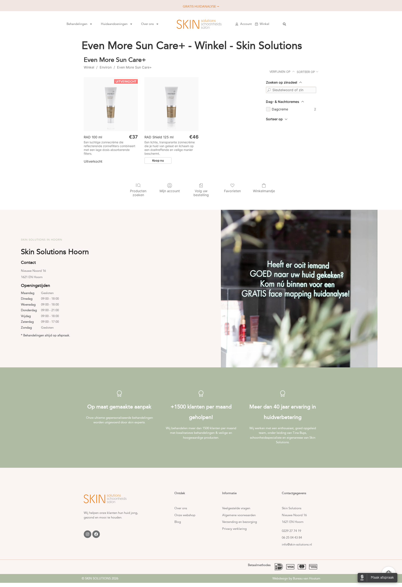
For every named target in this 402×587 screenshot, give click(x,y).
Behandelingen (77, 24)
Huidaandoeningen (114, 24)
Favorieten (232, 191)
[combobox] (311, 24)
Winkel (89, 67)
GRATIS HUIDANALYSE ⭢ (201, 6)
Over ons (147, 24)
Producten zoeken (138, 193)
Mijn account (170, 191)
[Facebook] (96, 534)
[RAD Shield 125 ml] (171, 104)
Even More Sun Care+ (134, 67)
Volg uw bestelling (201, 193)
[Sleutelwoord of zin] (269, 90)
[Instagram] (87, 534)
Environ (106, 67)
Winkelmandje (264, 191)
